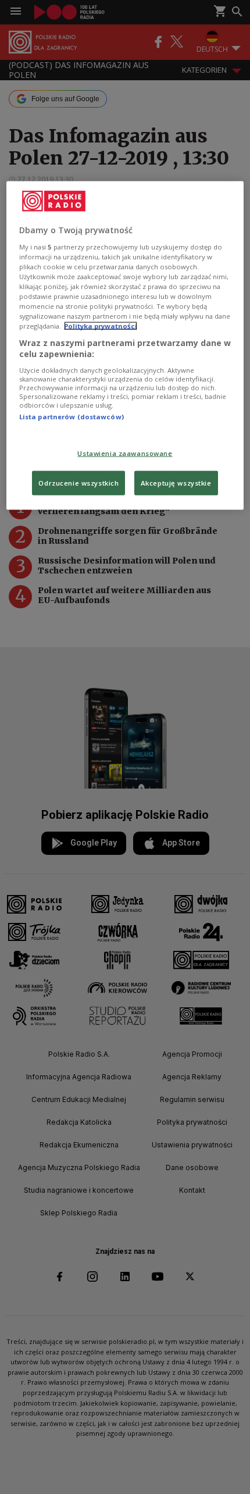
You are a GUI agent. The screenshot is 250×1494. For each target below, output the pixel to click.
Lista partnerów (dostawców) (71, 416)
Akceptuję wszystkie (176, 483)
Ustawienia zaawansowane (124, 453)
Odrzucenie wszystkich (78, 483)
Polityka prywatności (100, 326)
